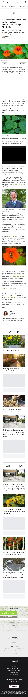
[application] (14, 154)
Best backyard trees (21, 630)
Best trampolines (14, 653)
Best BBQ (7, 648)
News (19, 38)
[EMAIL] (11, 315)
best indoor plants (17, 184)
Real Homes (17, 638)
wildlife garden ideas (16, 236)
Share (5, 63)
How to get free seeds (14, 632)
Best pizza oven (7, 650)
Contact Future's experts (14, 668)
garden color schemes (19, 276)
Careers (14, 677)
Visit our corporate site (19, 692)
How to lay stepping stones (20, 627)
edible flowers (6, 288)
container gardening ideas (11, 297)
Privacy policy (14, 672)
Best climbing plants (7, 627)
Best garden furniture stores (20, 650)
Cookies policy (14, 674)
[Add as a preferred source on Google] (14, 686)
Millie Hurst (9, 36)
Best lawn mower (20, 648)
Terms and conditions (14, 670)
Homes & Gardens (10, 639)
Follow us (23, 63)
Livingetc (14, 642)
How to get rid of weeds (7, 630)
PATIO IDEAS (12, 6)
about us (14, 666)
